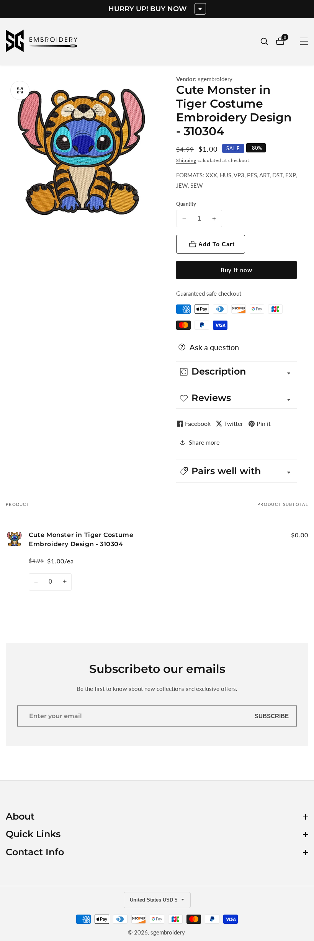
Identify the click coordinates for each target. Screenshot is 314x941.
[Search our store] (268, 41)
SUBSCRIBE (272, 716)
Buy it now (236, 270)
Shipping (186, 160)
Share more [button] (204, 442)
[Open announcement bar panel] (200, 9)
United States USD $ (154, 900)
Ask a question (214, 347)
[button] (236, 471)
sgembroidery (215, 79)
